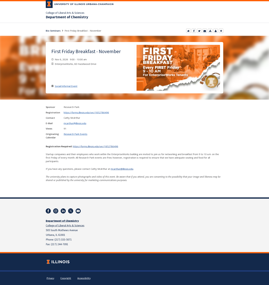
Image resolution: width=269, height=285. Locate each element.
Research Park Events (75, 134)
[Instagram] (55, 211)
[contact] (215, 31)
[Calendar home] (188, 31)
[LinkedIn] (63, 211)
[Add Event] (221, 31)
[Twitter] (199, 31)
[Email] (205, 31)
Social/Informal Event (66, 86)
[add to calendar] (210, 31)
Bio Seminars (53, 30)
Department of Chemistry (67, 17)
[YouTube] (78, 211)
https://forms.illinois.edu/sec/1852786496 (86, 112)
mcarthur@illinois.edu (75, 123)
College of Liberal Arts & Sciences (65, 13)
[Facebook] (194, 31)
